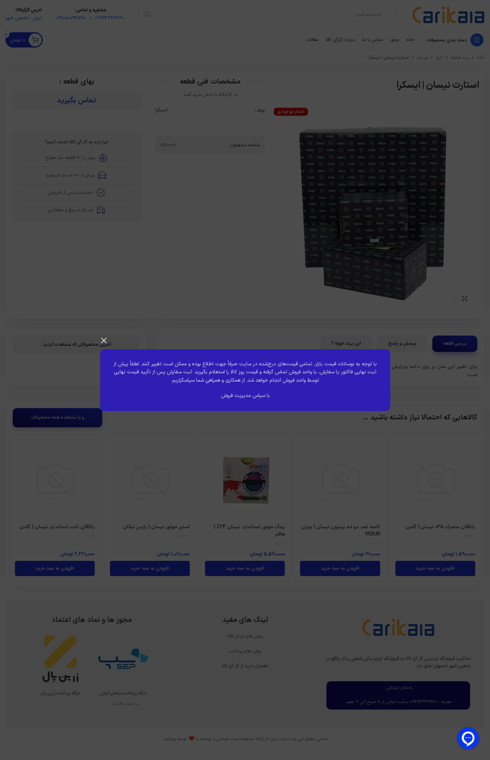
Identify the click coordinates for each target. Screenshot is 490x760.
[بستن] (104, 340)
